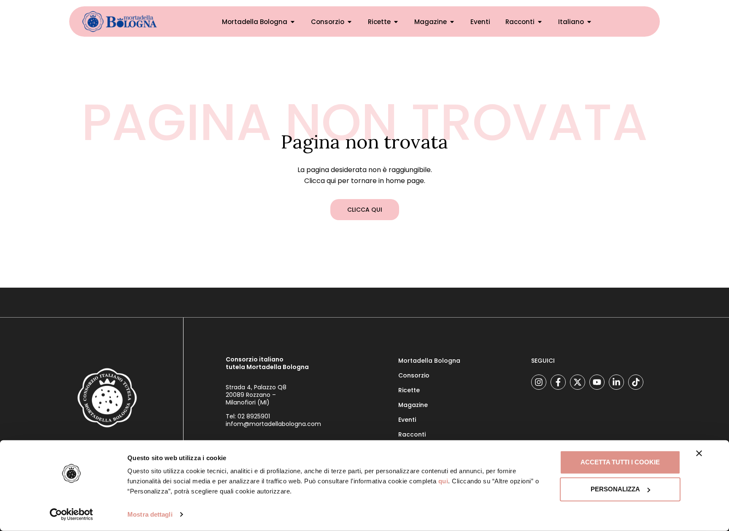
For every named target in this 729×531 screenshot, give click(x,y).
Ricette (379, 21)
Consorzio (327, 21)
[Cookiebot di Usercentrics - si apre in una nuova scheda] (71, 514)
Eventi (480, 21)
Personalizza (615, 489)
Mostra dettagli (150, 514)
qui (443, 481)
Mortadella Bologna (254, 21)
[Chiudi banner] (699, 453)
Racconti (412, 434)
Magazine (430, 21)
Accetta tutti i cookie (620, 462)
